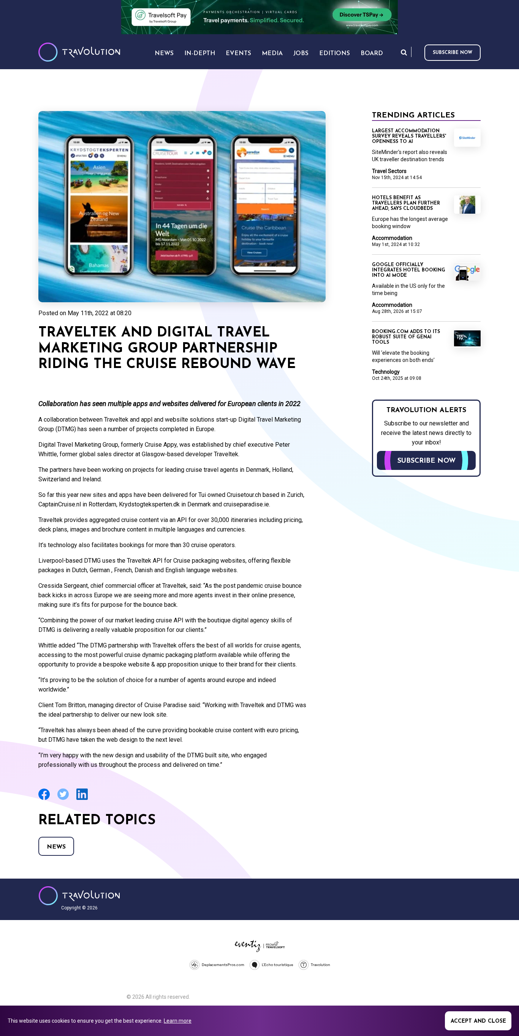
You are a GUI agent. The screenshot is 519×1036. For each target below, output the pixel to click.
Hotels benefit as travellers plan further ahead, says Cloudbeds (406, 203)
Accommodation (392, 238)
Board (372, 54)
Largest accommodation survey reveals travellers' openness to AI (409, 136)
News (56, 847)
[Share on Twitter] (63, 799)
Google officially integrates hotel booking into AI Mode (408, 270)
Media (272, 54)
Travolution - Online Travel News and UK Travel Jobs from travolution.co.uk (79, 895)
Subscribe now (452, 53)
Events (238, 54)
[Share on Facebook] (44, 799)
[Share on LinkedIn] (82, 799)
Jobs (301, 54)
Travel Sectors (389, 171)
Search (404, 52)
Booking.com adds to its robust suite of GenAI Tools (406, 337)
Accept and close (478, 1021)
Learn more (177, 1021)
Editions (334, 54)
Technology (386, 372)
